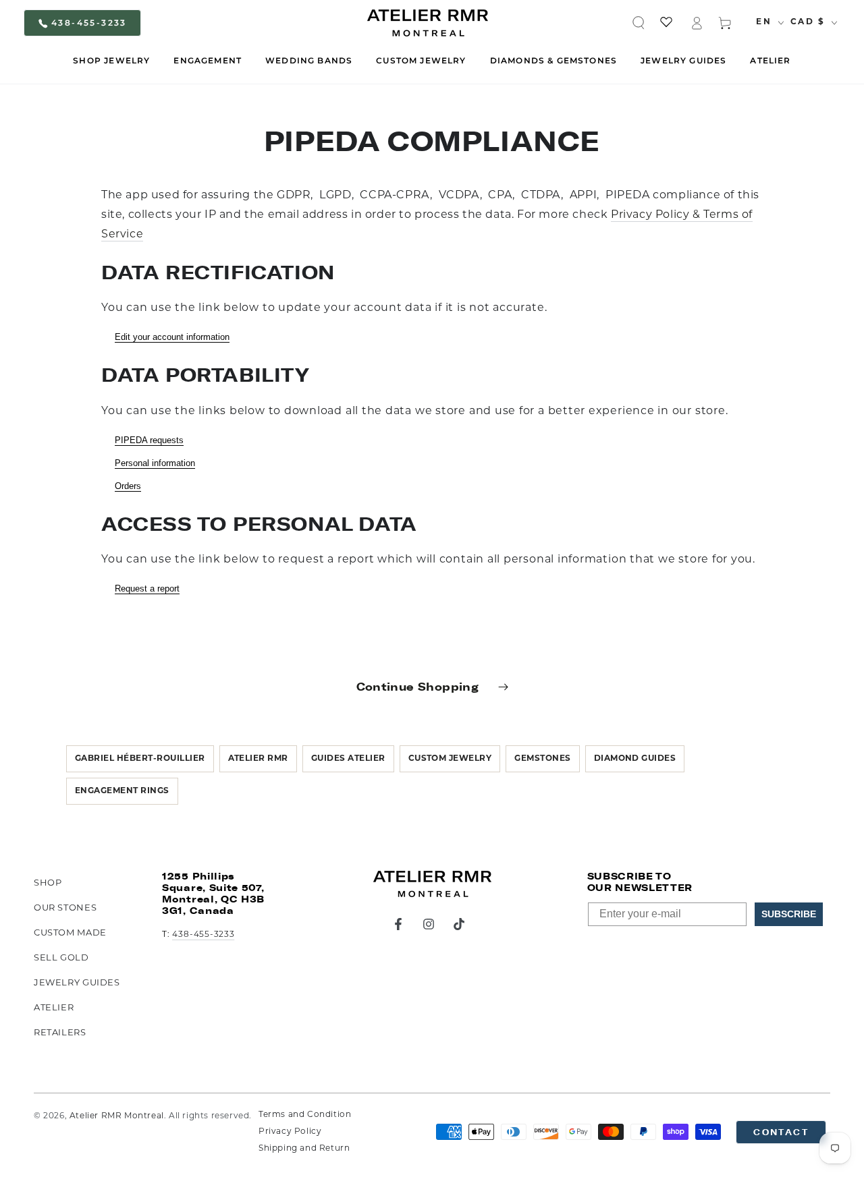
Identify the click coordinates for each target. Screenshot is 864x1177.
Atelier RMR (258, 759)
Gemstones (542, 759)
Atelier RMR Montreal (117, 1116)
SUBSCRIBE (788, 914)
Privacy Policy (290, 1132)
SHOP (47, 883)
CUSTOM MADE (70, 933)
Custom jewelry (450, 759)
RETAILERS (60, 1033)
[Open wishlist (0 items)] (667, 23)
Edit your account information (172, 337)
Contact (781, 1132)
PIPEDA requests (149, 440)
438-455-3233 (89, 23)
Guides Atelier (348, 759)
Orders (128, 486)
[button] (638, 23)
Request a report (147, 588)
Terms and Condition (305, 1115)
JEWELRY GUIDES (77, 983)
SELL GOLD (61, 958)
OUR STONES (65, 908)
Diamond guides (635, 759)
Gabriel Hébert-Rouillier (140, 759)
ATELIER (54, 1008)
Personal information (155, 463)
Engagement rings (122, 791)
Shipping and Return (304, 1149)
